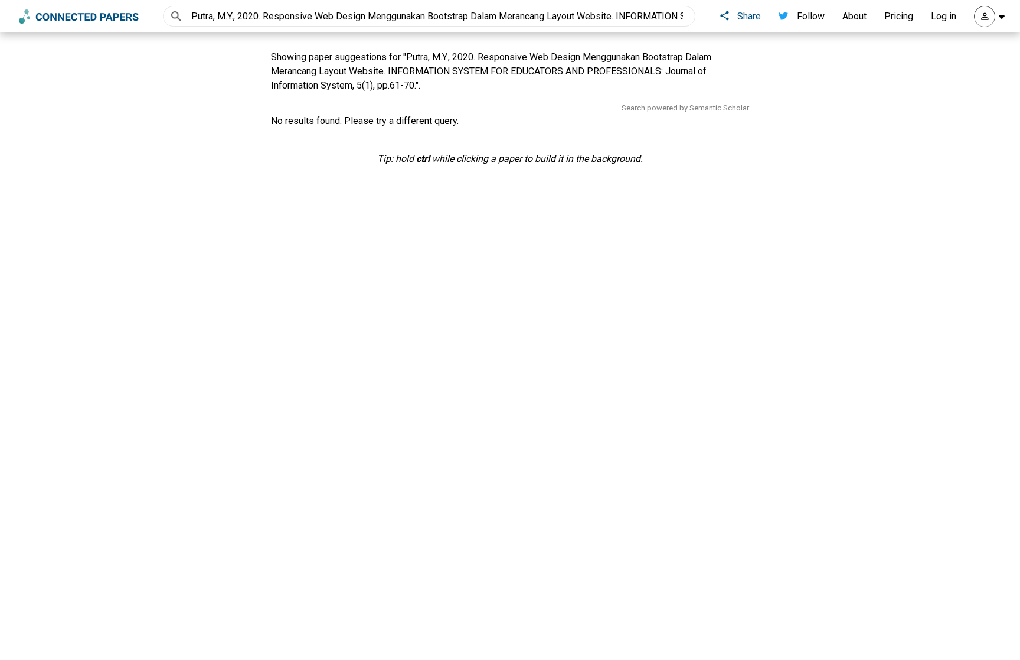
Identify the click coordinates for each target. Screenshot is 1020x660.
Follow (811, 16)
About (854, 16)
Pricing (898, 16)
